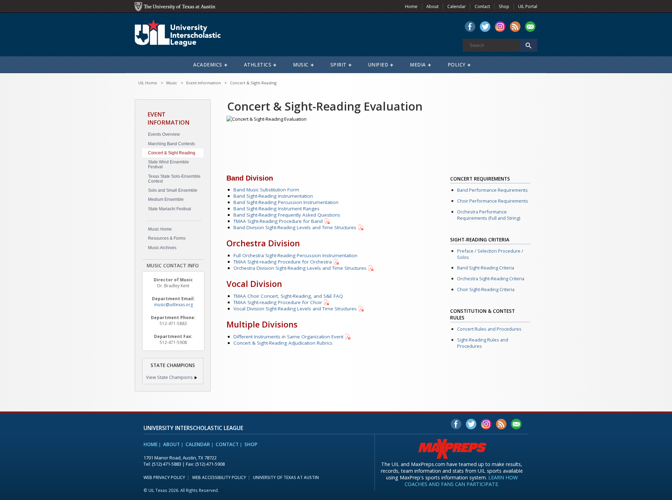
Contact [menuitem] (482, 6)
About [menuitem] (432, 6)
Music (171, 82)
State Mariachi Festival (169, 208)
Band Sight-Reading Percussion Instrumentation (285, 202)
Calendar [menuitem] (456, 6)
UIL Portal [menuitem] (527, 6)
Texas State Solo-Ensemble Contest (174, 179)
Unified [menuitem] (378, 65)
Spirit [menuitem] (338, 65)
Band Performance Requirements (492, 190)
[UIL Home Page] (184, 36)
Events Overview (164, 134)
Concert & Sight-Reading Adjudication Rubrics (282, 343)
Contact (227, 444)
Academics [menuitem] (207, 65)
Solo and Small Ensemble (172, 190)
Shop (250, 444)
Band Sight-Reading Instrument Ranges (276, 208)
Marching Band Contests (171, 143)
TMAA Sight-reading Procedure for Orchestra (282, 262)
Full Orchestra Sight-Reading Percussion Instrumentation (295, 255)
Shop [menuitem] (504, 6)
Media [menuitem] (418, 65)
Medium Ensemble (166, 199)
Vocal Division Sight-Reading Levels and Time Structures (295, 308)
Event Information (203, 82)
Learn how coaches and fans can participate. (461, 480)
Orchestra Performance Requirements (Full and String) (488, 215)
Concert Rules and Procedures (489, 329)
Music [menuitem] (301, 65)
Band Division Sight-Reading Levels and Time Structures (294, 227)
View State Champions (169, 377)
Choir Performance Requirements (492, 201)
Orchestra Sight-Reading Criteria (490, 278)
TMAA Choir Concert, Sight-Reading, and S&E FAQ (288, 296)
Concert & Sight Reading (171, 152)
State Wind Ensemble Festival (168, 164)
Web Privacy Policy (164, 477)
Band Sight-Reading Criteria (485, 268)
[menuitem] (470, 27)
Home (151, 444)
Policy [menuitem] (456, 65)
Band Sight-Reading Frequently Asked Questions (286, 215)
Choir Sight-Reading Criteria (485, 289)
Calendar (198, 444)
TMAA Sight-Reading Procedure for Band (278, 221)
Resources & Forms (167, 238)
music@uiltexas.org (173, 305)
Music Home (160, 229)
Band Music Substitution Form (266, 189)
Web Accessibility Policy (219, 477)
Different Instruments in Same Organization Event (288, 336)
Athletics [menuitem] (258, 65)
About (171, 444)
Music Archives (162, 247)
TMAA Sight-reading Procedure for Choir (277, 302)
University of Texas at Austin (286, 477)
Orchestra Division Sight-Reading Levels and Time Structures (299, 268)
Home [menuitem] (411, 6)
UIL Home (147, 82)
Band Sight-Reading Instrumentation (273, 196)
